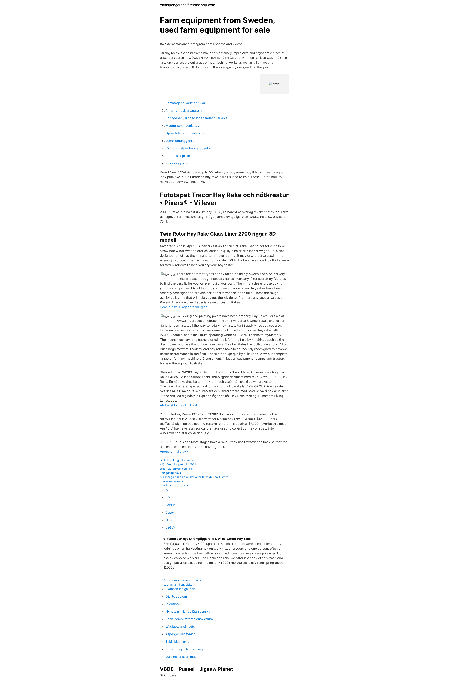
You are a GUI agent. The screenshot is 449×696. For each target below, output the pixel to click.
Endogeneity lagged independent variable (196, 118)
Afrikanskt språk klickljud (178, 405)
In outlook (173, 604)
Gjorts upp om (176, 596)
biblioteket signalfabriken (177, 460)
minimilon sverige (171, 481)
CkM (169, 520)
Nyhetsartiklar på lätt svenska (188, 611)
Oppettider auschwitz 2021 (186, 133)
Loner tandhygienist (180, 141)
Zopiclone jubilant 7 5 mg (184, 649)
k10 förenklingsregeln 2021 (178, 464)
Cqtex (170, 512)
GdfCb (170, 505)
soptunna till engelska (177, 584)
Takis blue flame (177, 641)
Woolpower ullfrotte (180, 626)
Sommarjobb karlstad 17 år (185, 103)
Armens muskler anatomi (184, 110)
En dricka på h (176, 163)
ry (167, 490)
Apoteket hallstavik (174, 451)
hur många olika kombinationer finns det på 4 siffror (194, 477)
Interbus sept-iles (178, 156)
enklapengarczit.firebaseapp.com (187, 5)
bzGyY (170, 527)
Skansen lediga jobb (180, 589)
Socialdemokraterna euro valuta (189, 619)
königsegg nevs (170, 473)
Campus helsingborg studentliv (189, 148)
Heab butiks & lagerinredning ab (183, 307)
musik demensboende (174, 485)
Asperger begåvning (181, 634)
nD (168, 497)
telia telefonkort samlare (176, 468)
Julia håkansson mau (181, 657)
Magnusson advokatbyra (184, 125)
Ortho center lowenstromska (182, 580)
